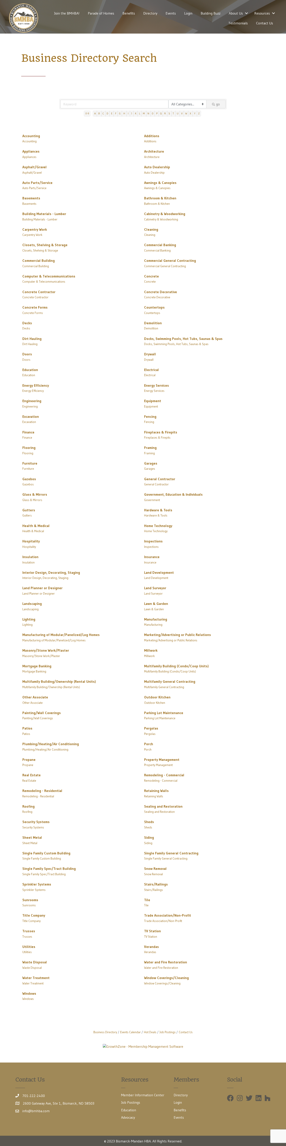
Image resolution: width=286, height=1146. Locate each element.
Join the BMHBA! (67, 13)
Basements (31, 198)
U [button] (178, 113)
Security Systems (36, 821)
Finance (28, 432)
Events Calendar (130, 1032)
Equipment (152, 401)
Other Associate (35, 697)
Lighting (28, 619)
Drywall (150, 354)
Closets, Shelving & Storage (44, 245)
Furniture (29, 463)
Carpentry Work (34, 229)
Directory (150, 13)
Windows (29, 993)
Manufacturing (155, 619)
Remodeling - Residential (42, 790)
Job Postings (168, 1032)
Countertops (154, 307)
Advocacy (128, 1117)
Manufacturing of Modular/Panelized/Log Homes (61, 634)
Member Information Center (142, 1095)
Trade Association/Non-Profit (167, 915)
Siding (149, 837)
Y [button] (195, 113)
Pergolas (151, 728)
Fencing (150, 416)
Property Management (161, 759)
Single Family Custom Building (46, 853)
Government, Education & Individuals (173, 494)
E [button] (111, 113)
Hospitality (31, 541)
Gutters (28, 510)
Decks (27, 323)
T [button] (173, 113)
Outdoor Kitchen (157, 697)
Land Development (159, 572)
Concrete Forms (35, 307)
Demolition (153, 323)
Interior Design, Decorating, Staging (51, 572)
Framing (150, 447)
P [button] (157, 113)
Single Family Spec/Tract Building (49, 868)
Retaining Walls (156, 790)
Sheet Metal (32, 837)
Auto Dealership (157, 167)
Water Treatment (36, 977)
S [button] (169, 113)
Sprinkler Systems (36, 884)
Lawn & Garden (156, 603)
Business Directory (105, 1032)
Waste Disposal (34, 962)
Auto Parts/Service (37, 182)
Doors (27, 354)
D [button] (107, 113)
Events (171, 13)
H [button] (124, 113)
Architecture (154, 151)
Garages (150, 463)
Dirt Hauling (32, 338)
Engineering (31, 401)
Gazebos (29, 479)
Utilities (28, 946)
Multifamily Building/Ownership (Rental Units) (59, 681)
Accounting (31, 136)
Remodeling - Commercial (164, 775)
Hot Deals (150, 1032)
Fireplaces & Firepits (160, 432)
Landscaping (32, 603)
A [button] (95, 113)
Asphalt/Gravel (34, 167)
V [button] (182, 113)
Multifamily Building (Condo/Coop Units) (176, 666)
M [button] (144, 113)
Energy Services (156, 385)
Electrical (151, 369)
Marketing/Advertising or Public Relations (177, 634)
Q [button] (161, 113)
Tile (147, 900)
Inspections (153, 541)
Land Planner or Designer (42, 588)
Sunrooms (30, 900)
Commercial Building (38, 260)
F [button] (115, 113)
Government (152, 500)
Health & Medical (36, 525)
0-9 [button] (87, 113)
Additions (151, 136)
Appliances (31, 151)
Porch (148, 744)
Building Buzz (211, 13)
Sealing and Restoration (163, 806)
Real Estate (31, 775)
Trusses (28, 931)
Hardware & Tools (158, 510)
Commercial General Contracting (170, 260)
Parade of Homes (101, 13)
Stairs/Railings (156, 884)
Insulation (30, 557)
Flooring (29, 447)
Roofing (28, 806)
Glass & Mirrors (34, 494)
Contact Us (264, 23)
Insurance (152, 557)
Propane (29, 759)
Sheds (149, 821)
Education (30, 369)
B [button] (99, 113)
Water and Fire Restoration (165, 962)
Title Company (33, 915)
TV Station (152, 931)
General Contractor (159, 479)
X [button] (190, 113)
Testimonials (238, 23)
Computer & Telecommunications (48, 276)
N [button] (148, 113)
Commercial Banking (160, 245)
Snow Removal (155, 868)
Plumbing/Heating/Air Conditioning (50, 744)
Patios (27, 728)
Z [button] (199, 113)
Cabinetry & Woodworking (164, 213)
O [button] (152, 113)
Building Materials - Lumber (44, 213)
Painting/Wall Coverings (41, 713)
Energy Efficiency (35, 385)
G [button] (120, 113)
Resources (262, 13)
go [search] (218, 104)
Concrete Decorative (160, 292)
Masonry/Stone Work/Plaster (45, 650)
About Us (236, 13)
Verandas (151, 946)
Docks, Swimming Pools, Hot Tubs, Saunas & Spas (183, 338)
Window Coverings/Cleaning (166, 977)
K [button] (135, 113)
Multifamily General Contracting (169, 681)
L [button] (139, 113)
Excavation (30, 416)
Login (188, 13)
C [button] (103, 113)
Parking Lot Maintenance (163, 713)
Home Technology (158, 525)
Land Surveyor (155, 588)
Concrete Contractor (38, 292)
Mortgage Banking (36, 666)
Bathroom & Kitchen (160, 198)
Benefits (128, 13)
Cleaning (151, 229)
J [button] (131, 113)
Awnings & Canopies (160, 182)
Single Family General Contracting (171, 853)
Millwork (151, 650)
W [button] (186, 113)
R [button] (165, 113)
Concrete (151, 276)
